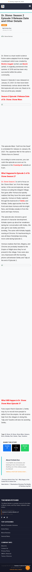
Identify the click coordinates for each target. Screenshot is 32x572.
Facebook (7, 447)
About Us (4, 546)
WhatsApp (25, 447)
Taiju (19, 436)
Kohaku (7, 436)
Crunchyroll (17, 165)
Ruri (11, 436)
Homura (27, 434)
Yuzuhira (24, 436)
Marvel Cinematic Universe (9, 525)
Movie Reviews (5, 532)
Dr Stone (7, 434)
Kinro (3, 436)
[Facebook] (1, 517)
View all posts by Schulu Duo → (16, 471)
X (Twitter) (16, 447)
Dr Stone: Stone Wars (17, 434)
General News (5, 536)
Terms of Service (6, 556)
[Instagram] (7, 517)
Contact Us (4, 548)
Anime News (5, 529)
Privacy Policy (5, 551)
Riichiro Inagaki (7, 64)
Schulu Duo (7, 28)
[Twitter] (4, 517)
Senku (22, 201)
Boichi (25, 64)
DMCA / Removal (6, 553)
